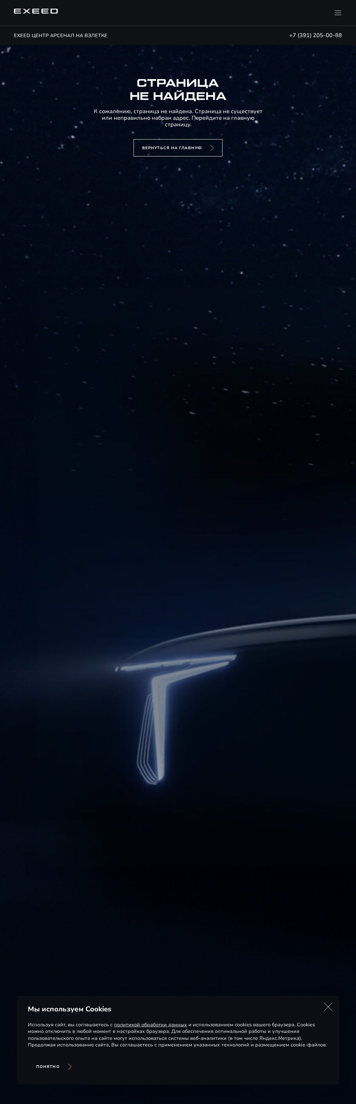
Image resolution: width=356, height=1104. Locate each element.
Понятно (48, 1066)
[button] (328, 1007)
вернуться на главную (172, 148)
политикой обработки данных (150, 1024)
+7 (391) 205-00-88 (315, 35)
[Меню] (338, 13)
